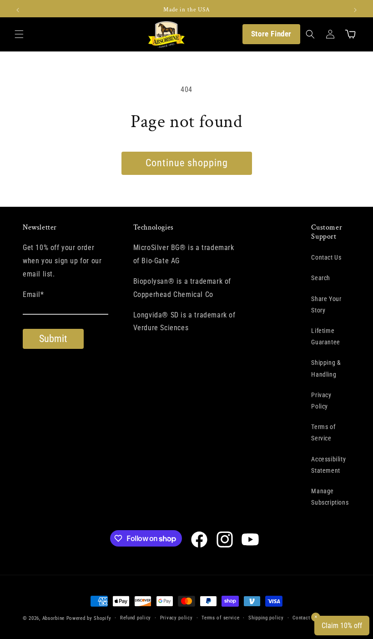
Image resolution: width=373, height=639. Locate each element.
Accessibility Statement (328, 464)
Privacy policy (176, 618)
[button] (19, 34)
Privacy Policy (321, 400)
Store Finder (271, 33)
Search (320, 277)
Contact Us (326, 257)
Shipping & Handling (326, 368)
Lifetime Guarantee (325, 336)
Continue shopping (187, 163)
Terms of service (220, 618)
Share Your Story (326, 304)
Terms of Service (323, 432)
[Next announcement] (355, 10)
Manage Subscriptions (329, 496)
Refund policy (135, 618)
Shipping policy (266, 618)
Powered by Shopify (88, 618)
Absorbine (53, 618)
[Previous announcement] (18, 10)
